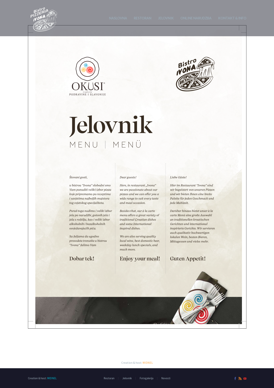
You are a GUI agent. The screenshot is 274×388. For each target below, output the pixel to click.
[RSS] (240, 378)
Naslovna (118, 18)
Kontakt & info (232, 18)
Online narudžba (196, 18)
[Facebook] (235, 378)
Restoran (142, 18)
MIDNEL (148, 362)
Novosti (165, 378)
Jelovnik (166, 18)
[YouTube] (244, 378)
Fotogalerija (146, 378)
